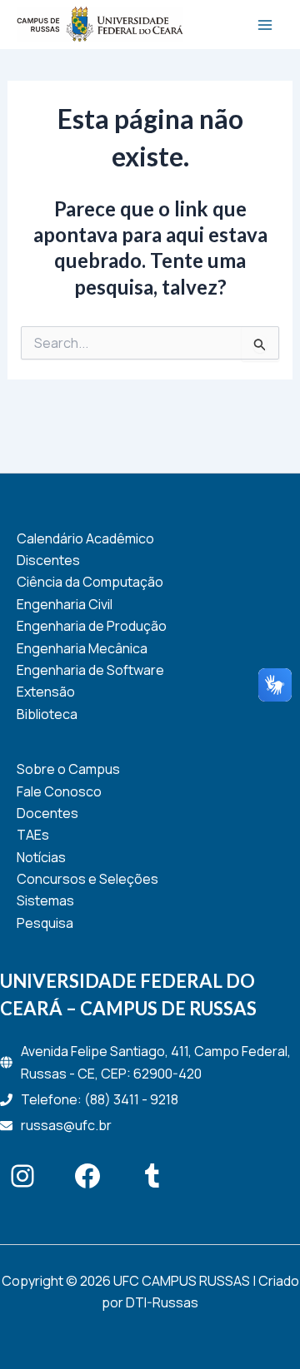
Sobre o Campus (68, 769)
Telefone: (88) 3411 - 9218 (99, 1099)
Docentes (47, 813)
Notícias (41, 857)
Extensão (46, 691)
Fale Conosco (59, 791)
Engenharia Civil (64, 604)
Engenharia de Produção (92, 626)
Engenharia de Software (90, 670)
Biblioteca (47, 714)
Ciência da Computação (90, 582)
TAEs (33, 835)
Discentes (48, 560)
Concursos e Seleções (87, 879)
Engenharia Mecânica (82, 648)
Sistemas (45, 900)
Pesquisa (45, 923)
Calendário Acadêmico (85, 538)
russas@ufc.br (66, 1125)
